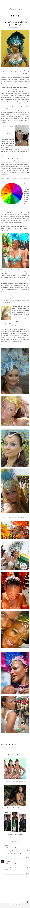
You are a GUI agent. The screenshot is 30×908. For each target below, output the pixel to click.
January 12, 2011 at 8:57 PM (10, 847)
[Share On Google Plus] (15, 744)
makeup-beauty (11, 747)
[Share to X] (9, 744)
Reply (27, 857)
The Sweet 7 (8, 861)
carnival (3, 747)
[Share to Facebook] (6, 744)
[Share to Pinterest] (12, 744)
